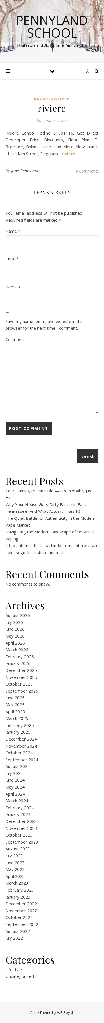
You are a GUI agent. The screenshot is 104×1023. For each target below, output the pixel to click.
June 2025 (15, 697)
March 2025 (17, 718)
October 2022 (19, 917)
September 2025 (22, 691)
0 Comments (87, 171)
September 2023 (22, 842)
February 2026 (20, 656)
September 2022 (22, 924)
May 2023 (15, 869)
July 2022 (14, 938)
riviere (68, 153)
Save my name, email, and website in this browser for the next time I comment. (44, 324)
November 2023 (21, 828)
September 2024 (22, 759)
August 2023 (18, 848)
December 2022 (21, 903)
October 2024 (19, 752)
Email (12, 259)
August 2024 (18, 766)
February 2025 (20, 725)
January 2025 (18, 732)
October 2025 (19, 684)
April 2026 (15, 643)
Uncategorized (52, 99)
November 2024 (21, 746)
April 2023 (15, 876)
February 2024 (20, 807)
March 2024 (17, 800)
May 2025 (15, 704)
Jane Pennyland (25, 170)
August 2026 (18, 615)
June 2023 (15, 862)
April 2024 (15, 794)
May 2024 (15, 787)
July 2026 (14, 622)
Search (88, 456)
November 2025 (21, 677)
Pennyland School (52, 26)
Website (14, 286)
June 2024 (15, 780)
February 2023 (20, 890)
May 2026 (15, 636)
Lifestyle (14, 969)
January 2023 (18, 897)
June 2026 (15, 629)
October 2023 (19, 835)
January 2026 (18, 663)
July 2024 (14, 773)
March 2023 (17, 883)
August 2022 (18, 931)
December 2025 (21, 670)
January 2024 (18, 814)
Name (13, 231)
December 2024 (21, 739)
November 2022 (21, 910)
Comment (15, 339)
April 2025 (15, 711)
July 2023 (14, 855)
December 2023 (21, 821)
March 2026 (17, 649)
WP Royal (65, 1012)
